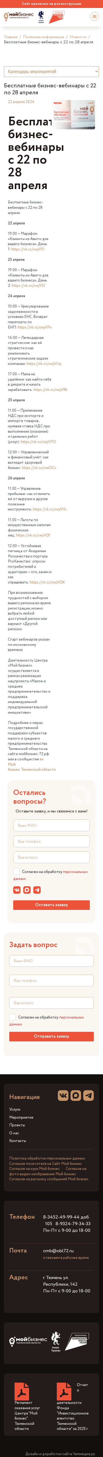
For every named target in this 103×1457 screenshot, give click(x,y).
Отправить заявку (51, 1036)
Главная (10, 37)
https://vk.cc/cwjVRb (51, 390)
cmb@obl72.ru (58, 1250)
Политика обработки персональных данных (47, 1158)
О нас (14, 1133)
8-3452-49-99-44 (61, 1217)
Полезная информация (43, 37)
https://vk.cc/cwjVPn (35, 327)
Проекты (17, 1125)
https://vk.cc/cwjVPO (38, 442)
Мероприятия (21, 1117)
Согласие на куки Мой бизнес (34, 1168)
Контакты (17, 1141)
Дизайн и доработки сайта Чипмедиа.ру (60, 1454)
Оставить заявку (51, 905)
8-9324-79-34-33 (73, 1223)
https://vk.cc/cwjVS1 (28, 249)
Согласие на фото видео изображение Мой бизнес (47, 1171)
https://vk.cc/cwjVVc (50, 509)
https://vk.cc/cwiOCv (39, 468)
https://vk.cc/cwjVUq (44, 364)
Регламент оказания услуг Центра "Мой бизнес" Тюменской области (27, 1416)
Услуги (14, 1109)
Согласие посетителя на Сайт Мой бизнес (45, 1163)
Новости (78, 37)
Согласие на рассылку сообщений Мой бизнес (48, 1179)
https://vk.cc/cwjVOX (47, 582)
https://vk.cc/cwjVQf (33, 535)
